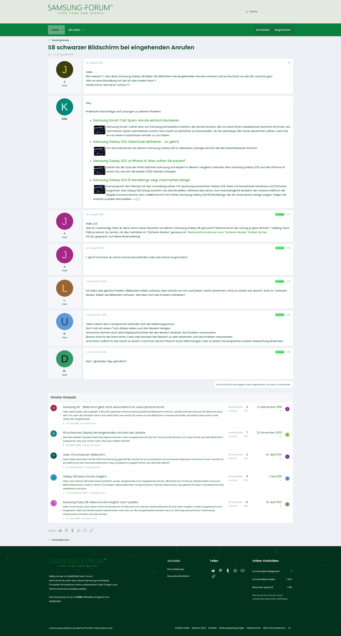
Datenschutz (254, 627)
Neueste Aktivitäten (178, 576)
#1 (289, 62)
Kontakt (213, 627)
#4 (289, 281)
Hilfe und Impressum (274, 627)
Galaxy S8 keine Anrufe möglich (85, 476)
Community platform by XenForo (81, 628)
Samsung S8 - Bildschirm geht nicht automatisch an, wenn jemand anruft (113, 407)
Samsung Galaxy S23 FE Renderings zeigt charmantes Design (141, 180)
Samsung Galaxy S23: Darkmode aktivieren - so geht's (136, 141)
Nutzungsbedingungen (231, 627)
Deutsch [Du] (199, 627)
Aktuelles (74, 30)
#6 (289, 352)
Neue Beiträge (175, 569)
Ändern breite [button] (182, 627)
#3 (289, 248)
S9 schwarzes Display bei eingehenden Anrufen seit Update (104, 433)
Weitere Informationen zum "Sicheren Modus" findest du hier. (227, 232)
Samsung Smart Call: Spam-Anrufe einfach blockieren (136, 120)
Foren (55, 30)
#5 (289, 314)
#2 (289, 214)
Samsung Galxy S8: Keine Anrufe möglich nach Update (100, 502)
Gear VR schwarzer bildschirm (84, 455)
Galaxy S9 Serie (91, 445)
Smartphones (88, 423)
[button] (62, 29)
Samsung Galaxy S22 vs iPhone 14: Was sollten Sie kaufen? (139, 161)
